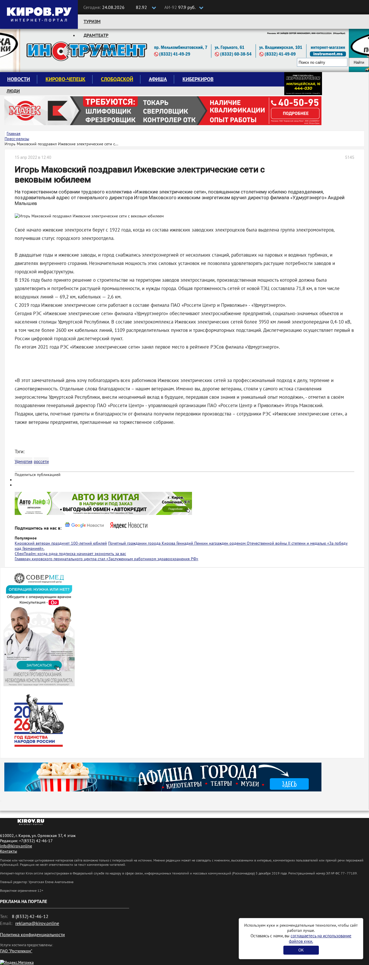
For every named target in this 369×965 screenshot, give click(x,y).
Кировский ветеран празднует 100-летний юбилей (61, 543)
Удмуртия (23, 461)
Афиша (158, 79)
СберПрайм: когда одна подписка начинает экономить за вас (70, 553)
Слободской (117, 79)
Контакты (8, 851)
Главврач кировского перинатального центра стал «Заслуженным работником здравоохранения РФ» (106, 558)
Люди (13, 91)
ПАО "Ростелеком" (16, 950)
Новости (18, 79)
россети (41, 461)
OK (301, 950)
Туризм (92, 21)
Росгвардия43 (100, 49)
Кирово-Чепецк (65, 79)
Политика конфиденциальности (32, 934)
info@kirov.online (16, 846)
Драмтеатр (96, 35)
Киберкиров (198, 79)
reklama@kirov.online (37, 923)
